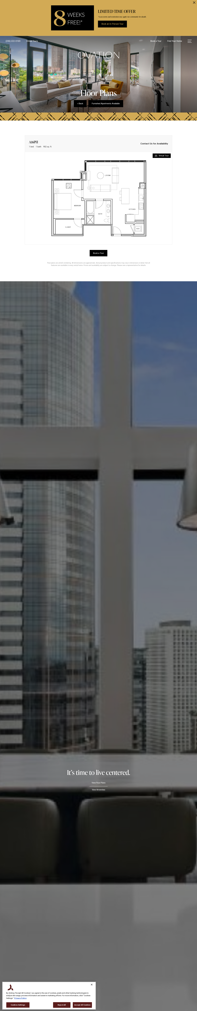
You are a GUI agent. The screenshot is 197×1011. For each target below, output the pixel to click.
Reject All (62, 1005)
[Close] (92, 985)
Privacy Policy (20, 998)
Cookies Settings (18, 1005)
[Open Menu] (190, 41)
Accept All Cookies (82, 1005)
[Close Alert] (194, 3)
